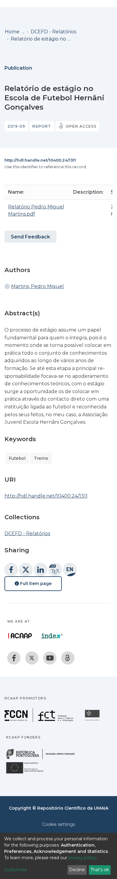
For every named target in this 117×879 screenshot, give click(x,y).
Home (12, 32)
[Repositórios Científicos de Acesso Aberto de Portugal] (20, 635)
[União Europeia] (28, 773)
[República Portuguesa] (43, 758)
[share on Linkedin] (40, 569)
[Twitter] (31, 658)
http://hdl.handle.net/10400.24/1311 (40, 160)
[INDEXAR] (52, 635)
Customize (15, 869)
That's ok (99, 869)
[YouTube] (49, 658)
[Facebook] (13, 658)
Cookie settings (58, 824)
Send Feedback (30, 237)
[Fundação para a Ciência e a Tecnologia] (39, 720)
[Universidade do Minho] (93, 720)
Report (41, 126)
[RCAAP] (67, 658)
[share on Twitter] (25, 569)
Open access (81, 126)
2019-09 (16, 126)
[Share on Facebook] (11, 569)
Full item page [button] (35, 583)
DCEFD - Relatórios (53, 32)
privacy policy (82, 857)
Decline (77, 869)
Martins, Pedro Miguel (37, 286)
